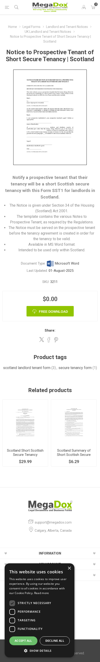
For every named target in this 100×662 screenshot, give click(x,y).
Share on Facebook (48, 339)
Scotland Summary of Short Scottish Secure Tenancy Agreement (74, 454)
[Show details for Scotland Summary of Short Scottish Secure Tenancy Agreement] (74, 422)
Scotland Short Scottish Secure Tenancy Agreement (25, 454)
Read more (41, 593)
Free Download (53, 311)
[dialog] (39, 610)
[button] (39, 650)
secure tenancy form (75, 368)
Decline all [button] (54, 641)
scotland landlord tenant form (26, 368)
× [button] (69, 568)
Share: (50, 330)
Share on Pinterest (56, 339)
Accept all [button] (23, 641)
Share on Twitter (41, 339)
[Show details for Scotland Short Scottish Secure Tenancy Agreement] (25, 422)
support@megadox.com (53, 522)
